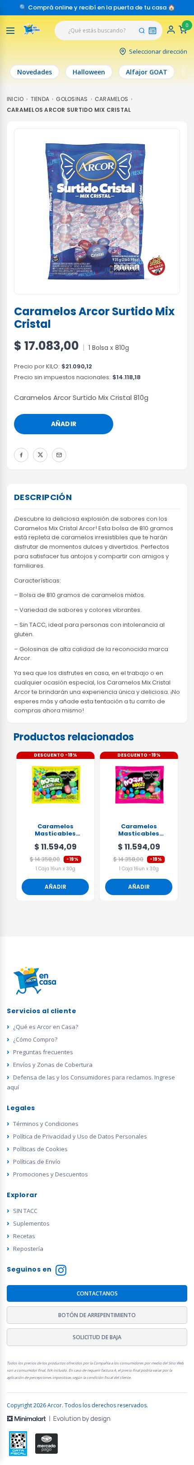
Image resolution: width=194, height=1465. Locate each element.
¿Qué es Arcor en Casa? (45, 1027)
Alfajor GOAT (146, 72)
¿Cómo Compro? (35, 1039)
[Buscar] (141, 30)
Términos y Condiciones (46, 1124)
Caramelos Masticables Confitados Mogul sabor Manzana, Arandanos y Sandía (139, 830)
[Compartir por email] (59, 455)
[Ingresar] (171, 32)
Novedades (34, 72)
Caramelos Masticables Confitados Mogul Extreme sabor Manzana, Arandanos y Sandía (55, 830)
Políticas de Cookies (40, 1149)
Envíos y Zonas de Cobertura (52, 1065)
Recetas (24, 1236)
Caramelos (111, 99)
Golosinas (72, 99)
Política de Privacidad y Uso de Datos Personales (80, 1136)
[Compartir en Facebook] (21, 455)
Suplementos (31, 1223)
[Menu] (10, 31)
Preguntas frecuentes (43, 1052)
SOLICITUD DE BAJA (97, 1337)
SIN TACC (25, 1211)
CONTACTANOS (97, 1293)
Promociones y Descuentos (50, 1174)
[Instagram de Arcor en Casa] (60, 1271)
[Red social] (18, 1443)
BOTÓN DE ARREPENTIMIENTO (97, 1315)
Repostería (28, 1249)
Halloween (89, 72)
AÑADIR (64, 423)
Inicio (15, 99)
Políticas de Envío (36, 1161)
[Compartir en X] (40, 455)
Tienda (40, 99)
